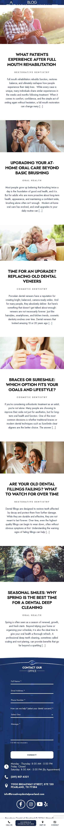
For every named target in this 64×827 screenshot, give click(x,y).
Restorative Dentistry (32, 72)
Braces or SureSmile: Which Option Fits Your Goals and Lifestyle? (32, 384)
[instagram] (31, 804)
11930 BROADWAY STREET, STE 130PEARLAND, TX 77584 (32, 786)
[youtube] (40, 804)
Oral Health (32, 180)
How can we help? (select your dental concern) (32, 708)
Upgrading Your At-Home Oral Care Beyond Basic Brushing (32, 167)
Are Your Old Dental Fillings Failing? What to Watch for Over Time (32, 489)
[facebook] (21, 804)
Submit (32, 754)
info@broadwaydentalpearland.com (24, 794)
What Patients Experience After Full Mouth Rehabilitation (32, 59)
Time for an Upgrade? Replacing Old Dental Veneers (32, 276)
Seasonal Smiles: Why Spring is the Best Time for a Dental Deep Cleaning (32, 600)
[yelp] (46, 804)
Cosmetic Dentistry (32, 289)
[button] (55, 6)
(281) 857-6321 (20, 777)
